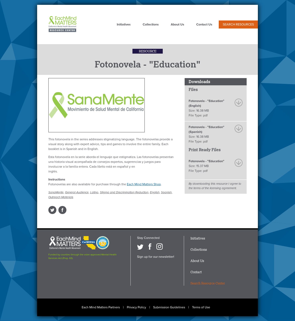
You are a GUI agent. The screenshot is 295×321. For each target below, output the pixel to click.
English (154, 192)
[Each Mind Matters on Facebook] (150, 246)
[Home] (62, 24)
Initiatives (124, 24)
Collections (151, 24)
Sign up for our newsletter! (155, 257)
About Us (177, 24)
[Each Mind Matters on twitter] (140, 246)
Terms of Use (201, 307)
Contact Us (204, 24)
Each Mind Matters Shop (144, 184)
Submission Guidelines (169, 307)
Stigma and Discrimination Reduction (124, 192)
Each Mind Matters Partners (101, 307)
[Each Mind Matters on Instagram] (159, 246)
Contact (196, 272)
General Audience (76, 192)
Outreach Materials (60, 197)
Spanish (166, 192)
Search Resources (238, 24)
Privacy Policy (136, 307)
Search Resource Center (207, 283)
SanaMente (55, 192)
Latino (94, 192)
